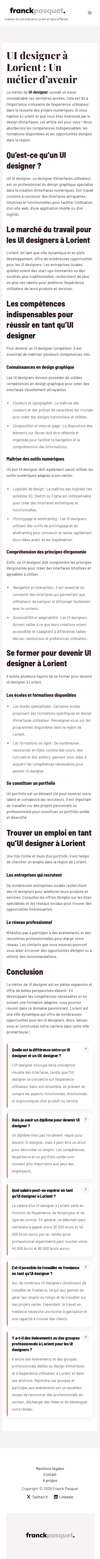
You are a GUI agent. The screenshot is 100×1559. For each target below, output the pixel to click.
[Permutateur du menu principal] (89, 12)
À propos (50, 1480)
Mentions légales (50, 1468)
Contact (50, 1474)
